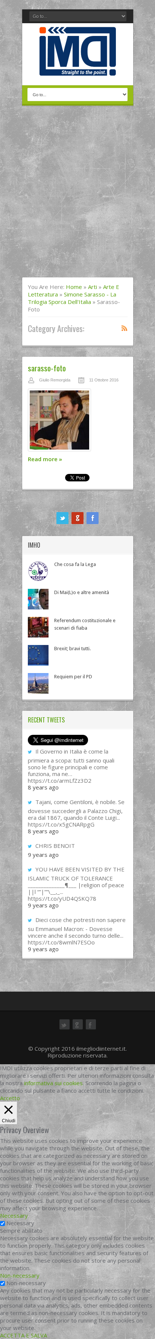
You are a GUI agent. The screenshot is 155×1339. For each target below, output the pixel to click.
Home (74, 286)
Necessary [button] (14, 1215)
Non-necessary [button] (20, 1275)
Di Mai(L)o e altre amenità (81, 592)
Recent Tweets (46, 719)
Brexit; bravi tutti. (72, 648)
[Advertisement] (77, 196)
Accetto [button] (10, 1098)
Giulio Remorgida (54, 380)
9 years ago (43, 854)
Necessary (20, 1223)
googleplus (77, 518)
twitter (62, 518)
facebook (93, 518)
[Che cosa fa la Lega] (38, 571)
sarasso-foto (47, 368)
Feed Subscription (125, 328)
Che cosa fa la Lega (75, 564)
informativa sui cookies (53, 1083)
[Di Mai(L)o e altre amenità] (38, 599)
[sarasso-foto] (78, 422)
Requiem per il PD (73, 676)
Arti (92, 286)
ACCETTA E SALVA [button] (23, 1335)
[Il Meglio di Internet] (78, 67)
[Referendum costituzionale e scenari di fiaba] (38, 627)
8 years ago (43, 787)
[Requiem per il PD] (38, 683)
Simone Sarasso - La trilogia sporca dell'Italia (72, 297)
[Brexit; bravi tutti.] (38, 655)
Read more (45, 459)
